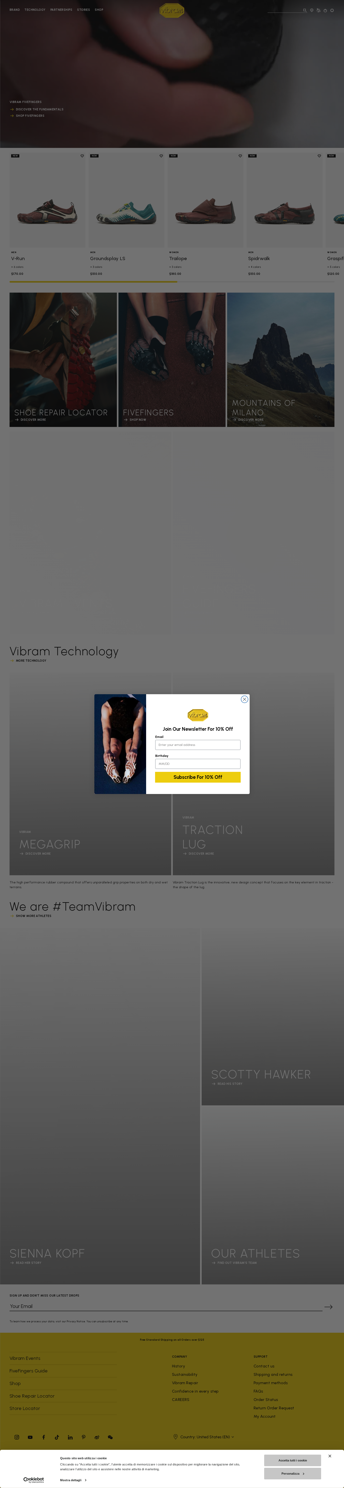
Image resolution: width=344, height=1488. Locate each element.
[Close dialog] (244, 699)
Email (159, 737)
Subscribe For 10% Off (198, 777)
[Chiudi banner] (329, 1456)
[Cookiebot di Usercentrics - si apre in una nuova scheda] (33, 1480)
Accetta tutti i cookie (293, 1460)
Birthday (161, 756)
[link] (198, 715)
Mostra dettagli (70, 1480)
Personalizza (290, 1473)
